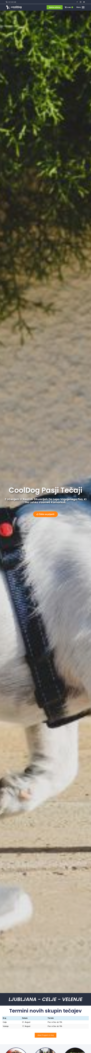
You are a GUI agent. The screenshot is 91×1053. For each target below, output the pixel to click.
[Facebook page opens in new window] (77, 2)
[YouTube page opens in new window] (84, 2)
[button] (52, 3)
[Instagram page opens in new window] (80, 2)
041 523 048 (12, 2)
